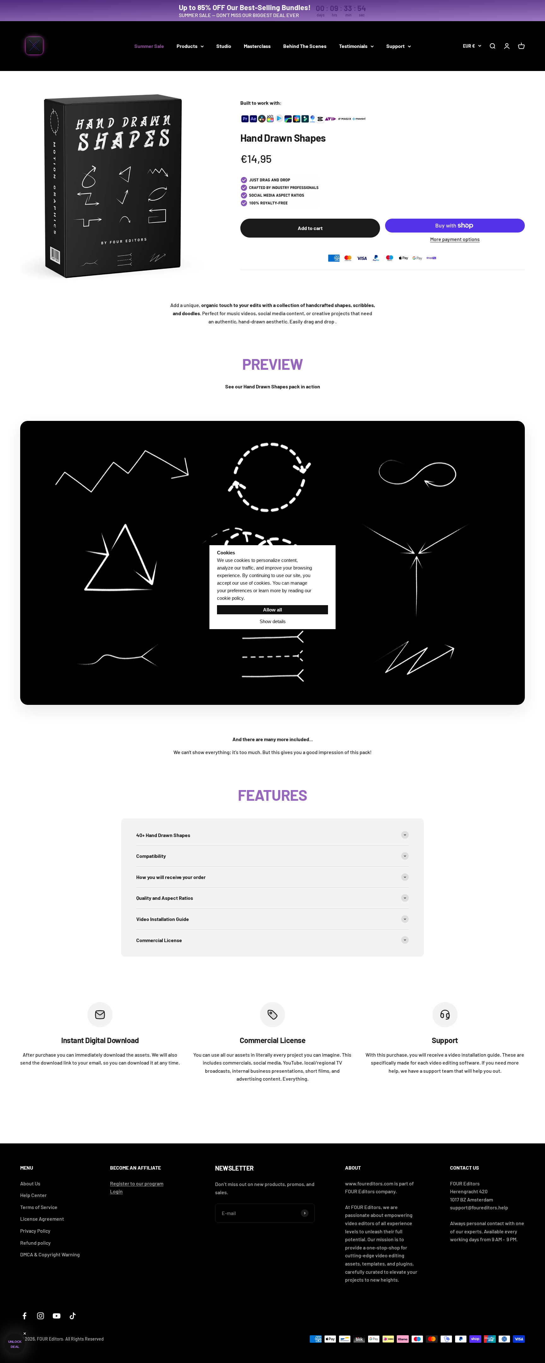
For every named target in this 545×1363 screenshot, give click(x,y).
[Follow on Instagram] (40, 1316)
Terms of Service (38, 1207)
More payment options (455, 239)
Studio (223, 46)
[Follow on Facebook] (24, 1316)
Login (116, 1191)
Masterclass (257, 46)
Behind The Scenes (304, 46)
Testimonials (353, 46)
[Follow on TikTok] (72, 1316)
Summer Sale (149, 46)
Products (187, 46)
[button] (15, 1343)
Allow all (272, 609)
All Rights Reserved (84, 1339)
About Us (30, 1183)
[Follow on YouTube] (56, 1316)
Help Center (33, 1195)
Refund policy (35, 1243)
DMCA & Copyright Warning (50, 1254)
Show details (273, 621)
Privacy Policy (35, 1231)
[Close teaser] (24, 1333)
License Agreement (42, 1219)
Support (395, 46)
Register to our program (136, 1183)
